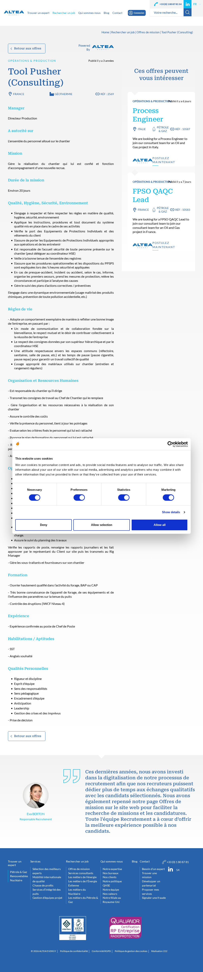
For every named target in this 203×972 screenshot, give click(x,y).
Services (35, 861)
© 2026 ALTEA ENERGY (43, 951)
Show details (171, 512)
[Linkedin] (188, 4)
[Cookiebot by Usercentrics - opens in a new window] (170, 444)
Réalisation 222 (159, 951)
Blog (134, 861)
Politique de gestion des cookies (131, 951)
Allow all (160, 524)
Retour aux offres (27, 48)
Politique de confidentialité (74, 951)
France (18, 94)
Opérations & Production (32, 60)
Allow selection (101, 524)
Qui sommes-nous (112, 861)
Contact (145, 861)
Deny (43, 524)
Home (105, 32)
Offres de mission (148, 32)
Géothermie (63, 94)
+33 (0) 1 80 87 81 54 (171, 4)
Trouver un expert (14, 863)
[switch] (79, 497)
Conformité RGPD (101, 951)
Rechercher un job (123, 32)
